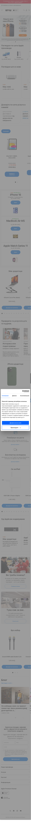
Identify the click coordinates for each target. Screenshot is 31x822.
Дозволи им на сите (15, 423)
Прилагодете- (15, 427)
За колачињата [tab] (24, 395)
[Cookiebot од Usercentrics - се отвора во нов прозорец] (22, 391)
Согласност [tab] (5, 395)
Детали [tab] (14, 395)
